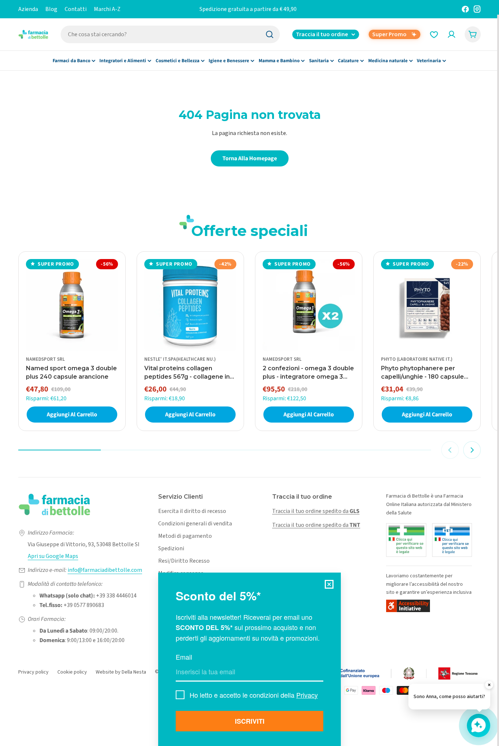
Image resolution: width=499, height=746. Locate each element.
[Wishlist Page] (434, 34)
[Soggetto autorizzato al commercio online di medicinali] (406, 540)
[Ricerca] (269, 34)
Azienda (28, 9)
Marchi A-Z (107, 9)
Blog (51, 9)
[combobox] (170, 34)
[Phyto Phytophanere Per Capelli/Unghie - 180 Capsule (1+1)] (427, 305)
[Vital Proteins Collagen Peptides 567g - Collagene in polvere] (190, 305)
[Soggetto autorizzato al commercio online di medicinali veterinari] (452, 540)
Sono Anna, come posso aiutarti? (449, 696)
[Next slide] (472, 450)
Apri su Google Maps (53, 556)
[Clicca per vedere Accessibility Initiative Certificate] (408, 606)
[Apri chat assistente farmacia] (478, 725)
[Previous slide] (450, 450)
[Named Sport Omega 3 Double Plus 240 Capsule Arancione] (72, 305)
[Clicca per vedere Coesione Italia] (371, 673)
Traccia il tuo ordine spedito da (315, 511)
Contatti (76, 9)
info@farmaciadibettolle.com (105, 570)
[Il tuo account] (451, 34)
